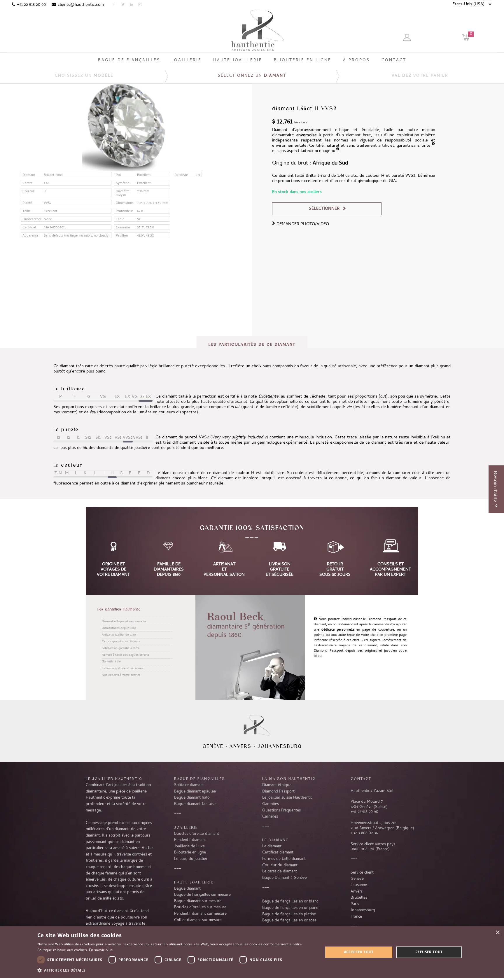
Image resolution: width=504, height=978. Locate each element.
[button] (175, 970)
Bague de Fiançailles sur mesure (202, 895)
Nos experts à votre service (121, 675)
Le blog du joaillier (190, 859)
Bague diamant (187, 889)
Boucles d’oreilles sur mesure (200, 907)
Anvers (240, 746)
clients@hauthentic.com (81, 4)
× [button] (497, 932)
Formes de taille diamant (284, 859)
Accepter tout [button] (359, 951)
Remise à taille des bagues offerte (125, 655)
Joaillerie (186, 827)
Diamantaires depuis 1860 (119, 628)
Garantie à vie (111, 661)
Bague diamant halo (192, 798)
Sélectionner (324, 208)
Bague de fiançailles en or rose (289, 920)
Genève (212, 746)
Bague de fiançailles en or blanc (290, 901)
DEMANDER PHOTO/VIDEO (302, 224)
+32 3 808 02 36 (364, 833)
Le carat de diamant (279, 871)
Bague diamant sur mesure (197, 901)
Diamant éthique (276, 785)
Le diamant (271, 846)
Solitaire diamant (189, 785)
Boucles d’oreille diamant (196, 834)
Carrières (270, 816)
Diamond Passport (278, 791)
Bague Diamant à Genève (284, 878)
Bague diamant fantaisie (195, 804)
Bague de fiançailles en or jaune (290, 908)
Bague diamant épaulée (195, 791)
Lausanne (359, 885)
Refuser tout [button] (429, 951)
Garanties (270, 804)
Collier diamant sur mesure (198, 920)
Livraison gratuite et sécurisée (123, 668)
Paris (355, 904)
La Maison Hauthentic (289, 778)
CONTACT (361, 778)
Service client (362, 872)
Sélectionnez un (252, 76)
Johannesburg (280, 746)
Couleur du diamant (280, 865)
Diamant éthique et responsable (124, 621)
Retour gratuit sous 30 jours (121, 641)
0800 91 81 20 (362, 849)
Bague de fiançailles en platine (289, 914)
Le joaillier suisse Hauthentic (287, 798)
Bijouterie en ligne (190, 852)
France (356, 917)
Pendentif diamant (190, 840)
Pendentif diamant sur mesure (200, 914)
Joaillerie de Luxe (189, 846)
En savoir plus (101, 949)
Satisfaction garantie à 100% (120, 648)
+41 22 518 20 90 (31, 4)
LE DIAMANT (275, 839)
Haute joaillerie (193, 882)
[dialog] (252, 952)
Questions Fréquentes (281, 810)
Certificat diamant (277, 852)
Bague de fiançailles (199, 778)
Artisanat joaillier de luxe (119, 635)
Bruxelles (359, 898)
